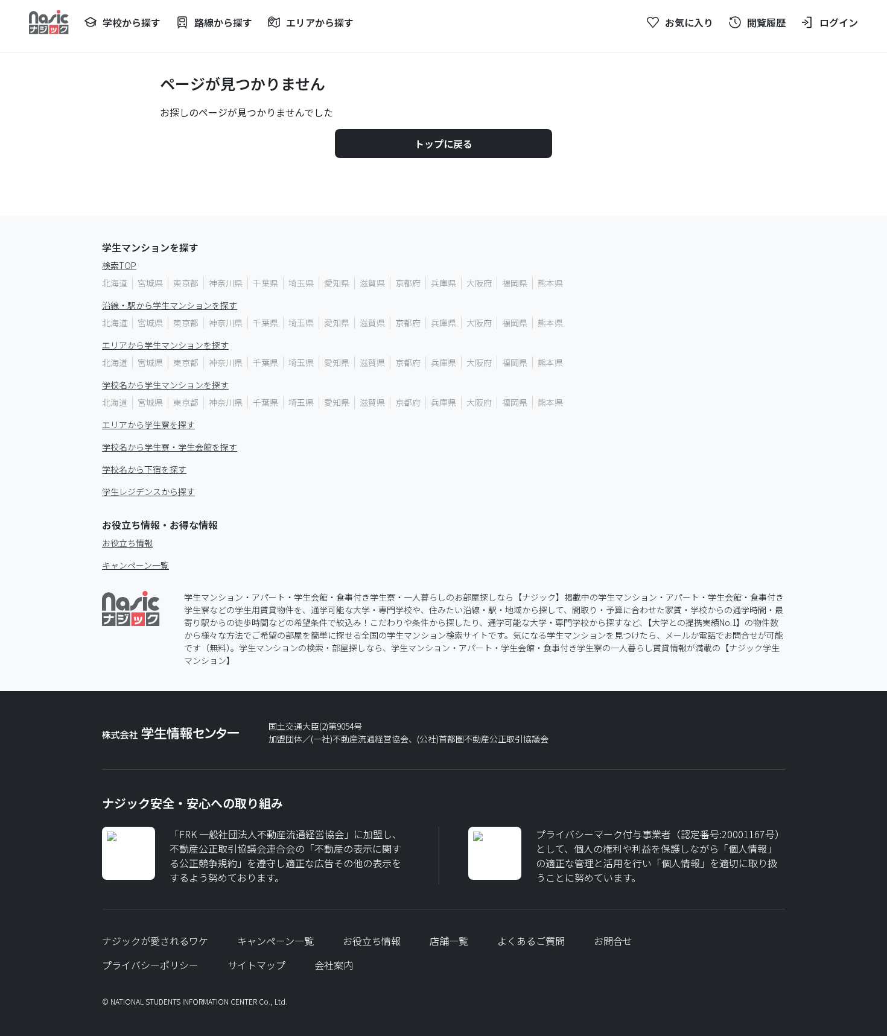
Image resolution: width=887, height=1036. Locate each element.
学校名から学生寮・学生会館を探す (169, 447)
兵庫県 (443, 283)
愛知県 (336, 283)
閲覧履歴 (766, 22)
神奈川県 (226, 283)
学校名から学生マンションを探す (165, 385)
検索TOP (119, 265)
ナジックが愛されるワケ (155, 940)
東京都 (186, 283)
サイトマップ (256, 965)
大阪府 (479, 283)
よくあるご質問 (531, 940)
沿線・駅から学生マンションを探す (169, 305)
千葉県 (265, 283)
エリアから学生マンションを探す (165, 345)
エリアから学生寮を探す (148, 425)
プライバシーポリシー (150, 965)
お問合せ (613, 940)
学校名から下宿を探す (144, 469)
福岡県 (514, 283)
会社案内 (333, 965)
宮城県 (150, 283)
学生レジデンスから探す (148, 491)
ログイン (838, 22)
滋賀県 (372, 283)
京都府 (408, 283)
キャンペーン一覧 (135, 565)
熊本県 (550, 283)
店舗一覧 (449, 940)
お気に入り (689, 22)
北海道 (114, 283)
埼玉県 (301, 283)
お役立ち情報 (127, 543)
